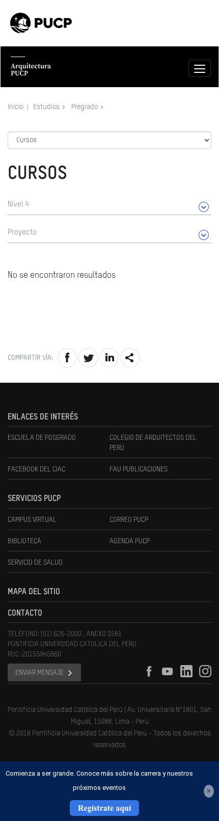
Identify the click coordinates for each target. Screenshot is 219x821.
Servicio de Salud (35, 562)
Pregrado (85, 107)
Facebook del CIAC (36, 469)
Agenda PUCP (130, 541)
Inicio (16, 107)
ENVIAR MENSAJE (39, 672)
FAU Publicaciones (139, 469)
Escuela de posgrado (42, 437)
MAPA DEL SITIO (34, 592)
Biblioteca (24, 541)
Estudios (47, 107)
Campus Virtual (32, 519)
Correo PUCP (129, 519)
